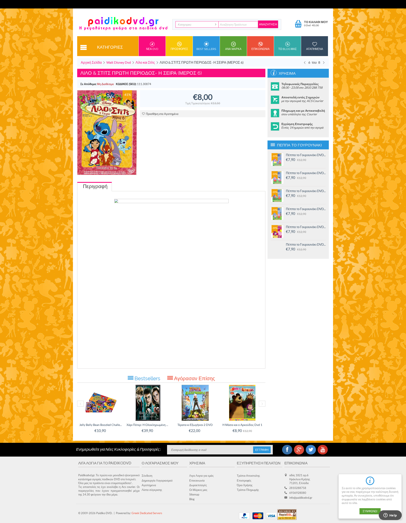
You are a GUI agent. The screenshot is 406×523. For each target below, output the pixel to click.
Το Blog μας (287, 49)
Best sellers (206, 49)
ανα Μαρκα (233, 49)
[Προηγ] (305, 62)
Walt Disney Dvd (118, 62)
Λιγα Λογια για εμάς (201, 475)
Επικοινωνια (260, 49)
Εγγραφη (262, 449)
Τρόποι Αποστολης (248, 475)
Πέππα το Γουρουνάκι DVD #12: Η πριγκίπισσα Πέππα (306, 227)
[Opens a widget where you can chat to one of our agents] (390, 515)
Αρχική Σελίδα (91, 62)
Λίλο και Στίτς (145, 62)
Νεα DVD (152, 49)
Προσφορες (179, 49)
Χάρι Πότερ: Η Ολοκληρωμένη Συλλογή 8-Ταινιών (147, 425)
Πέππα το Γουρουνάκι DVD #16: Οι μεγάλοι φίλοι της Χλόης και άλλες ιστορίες (306, 155)
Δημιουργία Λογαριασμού (157, 480)
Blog (192, 499)
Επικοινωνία (197, 480)
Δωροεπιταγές (198, 485)
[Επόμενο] (324, 62)
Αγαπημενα (314, 49)
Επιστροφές (244, 480)
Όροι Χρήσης (244, 485)
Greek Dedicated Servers (147, 513)
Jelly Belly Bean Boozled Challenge (100, 425)
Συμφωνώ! (370, 511)
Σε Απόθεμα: (88, 84)
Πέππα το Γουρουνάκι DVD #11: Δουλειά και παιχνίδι (306, 244)
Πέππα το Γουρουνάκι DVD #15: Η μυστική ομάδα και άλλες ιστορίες (306, 173)
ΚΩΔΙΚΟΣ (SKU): (126, 84)
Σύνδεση (147, 475)
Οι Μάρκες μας (198, 489)
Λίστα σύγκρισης (152, 489)
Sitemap (194, 494)
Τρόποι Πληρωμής (248, 489)
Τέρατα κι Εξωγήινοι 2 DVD (195, 425)
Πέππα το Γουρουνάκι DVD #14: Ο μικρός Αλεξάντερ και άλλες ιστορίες (306, 191)
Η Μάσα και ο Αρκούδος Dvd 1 (242, 425)
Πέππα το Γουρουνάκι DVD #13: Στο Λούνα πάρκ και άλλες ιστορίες (306, 209)
